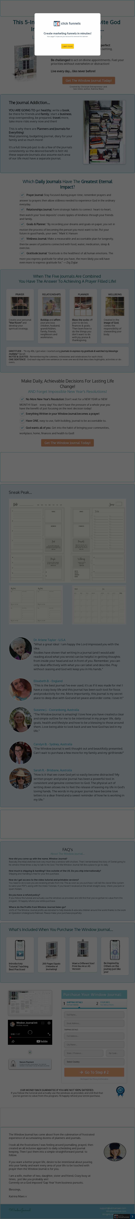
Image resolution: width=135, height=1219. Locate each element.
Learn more (68, 46)
